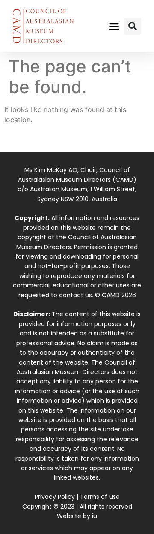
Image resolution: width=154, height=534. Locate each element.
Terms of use (100, 496)
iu (94, 516)
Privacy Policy (55, 496)
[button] (114, 26)
